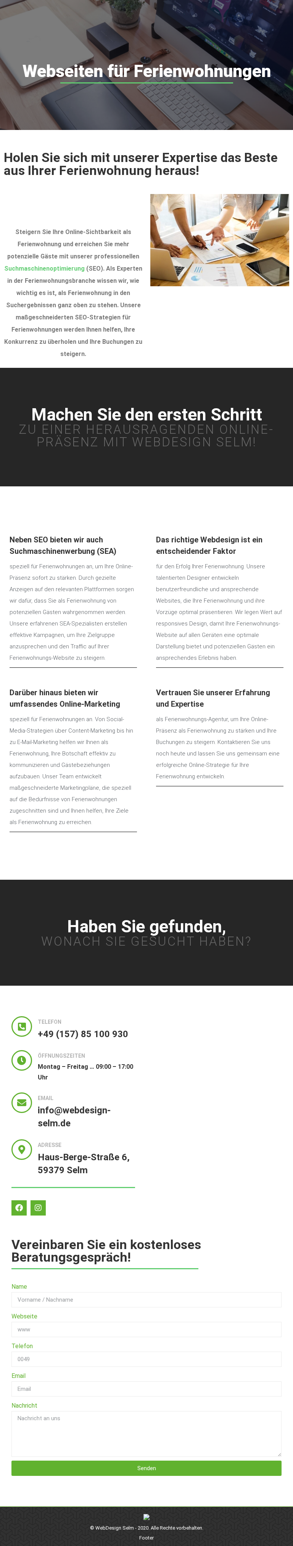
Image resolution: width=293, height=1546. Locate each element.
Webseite (24, 1316)
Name (19, 1286)
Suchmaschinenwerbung (52, 551)
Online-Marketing (90, 704)
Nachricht (24, 1405)
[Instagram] (38, 1208)
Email (18, 1375)
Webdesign (219, 539)
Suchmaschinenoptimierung (44, 268)
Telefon (22, 1346)
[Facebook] (19, 1208)
